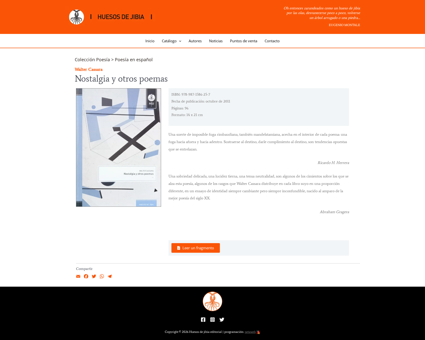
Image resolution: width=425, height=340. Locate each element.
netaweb (250, 332)
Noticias (216, 40)
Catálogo (169, 40)
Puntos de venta (243, 40)
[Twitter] (221, 319)
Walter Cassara (89, 69)
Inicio (149, 40)
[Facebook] (203, 319)
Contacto (272, 40)
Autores (195, 40)
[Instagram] (212, 319)
